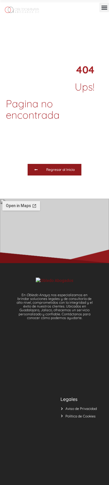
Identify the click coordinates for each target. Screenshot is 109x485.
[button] (104, 7)
